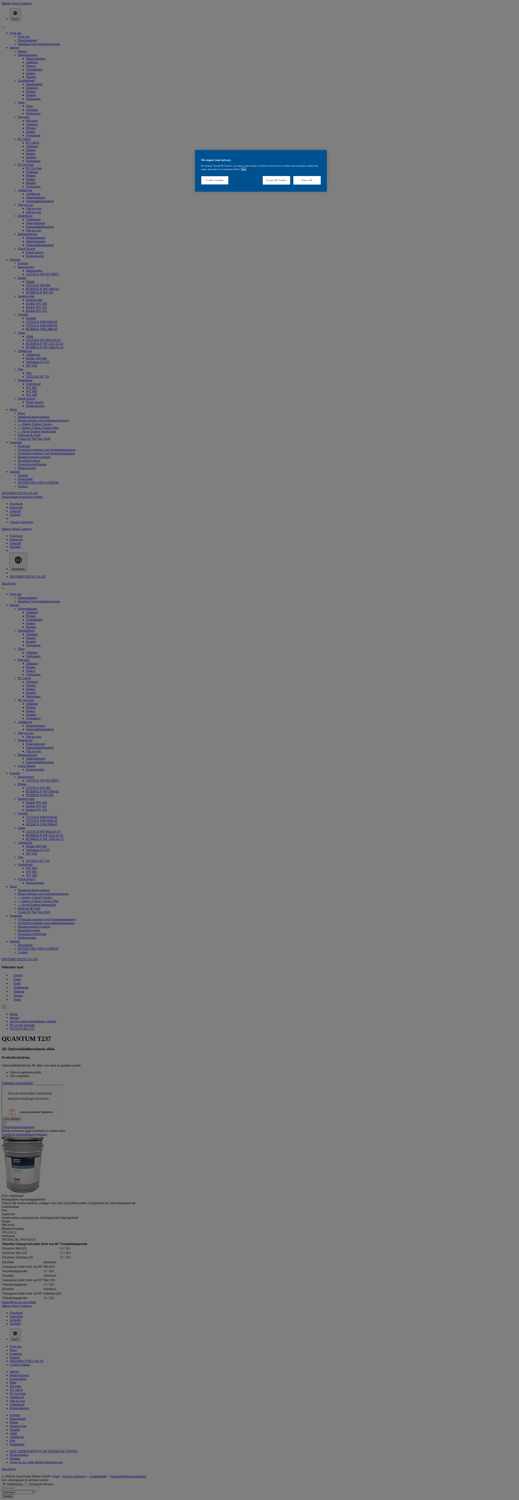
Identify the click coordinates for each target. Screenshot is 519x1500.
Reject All (307, 180)
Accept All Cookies (276, 180)
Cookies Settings (215, 180)
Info (244, 169)
